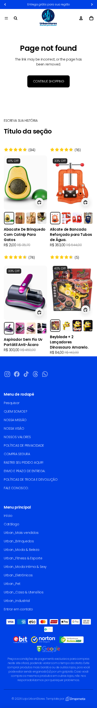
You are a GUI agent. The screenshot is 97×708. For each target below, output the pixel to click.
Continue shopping (48, 81)
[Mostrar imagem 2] (20, 218)
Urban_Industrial (17, 600)
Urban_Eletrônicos (18, 575)
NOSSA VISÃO (14, 428)
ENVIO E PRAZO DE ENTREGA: (24, 471)
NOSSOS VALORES (17, 437)
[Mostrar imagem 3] (31, 218)
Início (8, 515)
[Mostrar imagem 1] (9, 218)
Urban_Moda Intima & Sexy (25, 566)
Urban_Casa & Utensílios (23, 592)
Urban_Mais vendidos (21, 532)
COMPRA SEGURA (17, 454)
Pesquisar (11, 403)
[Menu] (6, 18)
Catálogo (11, 524)
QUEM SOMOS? (15, 411)
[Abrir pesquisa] (15, 18)
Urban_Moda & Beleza (21, 549)
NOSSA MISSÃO (15, 420)
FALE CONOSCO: (16, 488)
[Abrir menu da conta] (81, 18)
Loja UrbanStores (33, 699)
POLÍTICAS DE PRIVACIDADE (24, 445)
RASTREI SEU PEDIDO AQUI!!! (23, 462)
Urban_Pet (12, 583)
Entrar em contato (18, 609)
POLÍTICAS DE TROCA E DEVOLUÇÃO (30, 479)
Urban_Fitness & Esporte (23, 558)
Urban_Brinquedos (19, 541)
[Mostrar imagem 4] (42, 218)
